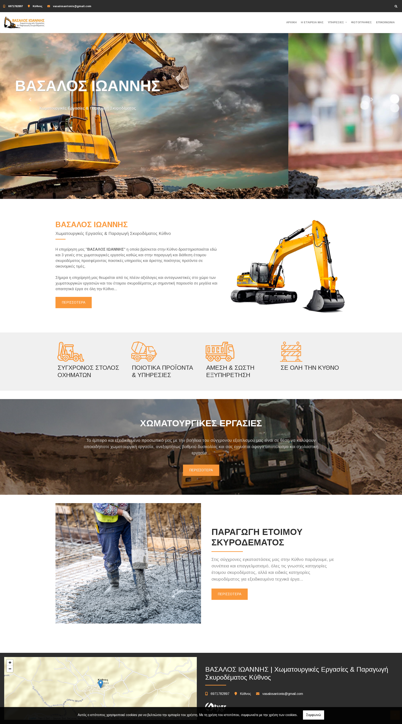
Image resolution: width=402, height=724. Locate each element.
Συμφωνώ (313, 715)
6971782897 (15, 6)
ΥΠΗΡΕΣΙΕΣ (336, 22)
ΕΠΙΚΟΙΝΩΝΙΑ (385, 22)
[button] (30, 99)
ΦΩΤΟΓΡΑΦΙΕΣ (361, 22)
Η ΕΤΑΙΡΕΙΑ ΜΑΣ (312, 22)
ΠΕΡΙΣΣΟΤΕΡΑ (73, 302)
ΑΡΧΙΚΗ (291, 22)
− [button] (10, 668)
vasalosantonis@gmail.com (72, 6)
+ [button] (10, 662)
